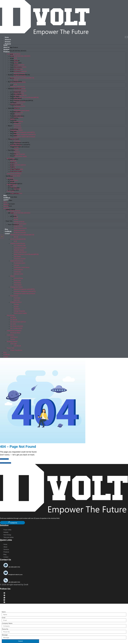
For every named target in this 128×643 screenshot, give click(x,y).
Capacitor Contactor (20, 91)
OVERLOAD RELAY (20, 95)
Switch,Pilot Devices (14, 108)
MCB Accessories (19, 73)
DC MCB (13, 160)
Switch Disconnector (20, 71)
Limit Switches (18, 112)
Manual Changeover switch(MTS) (19, 142)
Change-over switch (20, 67)
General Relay (14, 129)
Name (4, 611)
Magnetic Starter (19, 93)
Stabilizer (17, 152)
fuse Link (17, 143)
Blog (6, 229)
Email (3, 617)
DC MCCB (13, 163)
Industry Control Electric (17, 86)
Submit (20, 641)
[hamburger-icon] (126, 37)
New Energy (11, 158)
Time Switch (13, 135)
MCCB (16, 80)
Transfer (16, 147)
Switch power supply (20, 156)
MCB (15, 58)
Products (8, 44)
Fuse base (13, 153)
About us (8, 39)
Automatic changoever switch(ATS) (25, 134)
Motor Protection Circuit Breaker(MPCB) (21, 100)
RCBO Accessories (20, 75)
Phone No (5, 629)
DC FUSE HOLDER (13, 188)
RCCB (16, 60)
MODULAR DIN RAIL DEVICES (17, 51)
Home (7, 37)
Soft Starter (13, 102)
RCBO (12, 58)
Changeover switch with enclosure (20, 147)
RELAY (10, 126)
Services (8, 41)
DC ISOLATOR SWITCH (15, 183)
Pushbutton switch (19, 106)
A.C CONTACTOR (20, 89)
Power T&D (9, 221)
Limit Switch (11, 204)
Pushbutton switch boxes (21, 110)
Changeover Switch (16, 130)
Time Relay (13, 133)
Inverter (16, 150)
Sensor (10, 206)
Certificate (8, 231)
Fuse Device (11, 150)
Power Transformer (13, 224)
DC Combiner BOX (13, 190)
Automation (9, 200)
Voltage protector (19, 65)
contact (7, 233)
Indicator (16, 108)
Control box (13, 120)
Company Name (7, 623)
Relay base (13, 131)
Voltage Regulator (19, 154)
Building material (10, 209)
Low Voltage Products (12, 47)
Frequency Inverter (15, 105)
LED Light (13, 187)
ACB (11, 85)
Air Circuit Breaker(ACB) (18, 82)
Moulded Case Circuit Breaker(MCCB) (22, 78)
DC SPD (10, 186)
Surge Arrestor (18, 69)
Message (5, 635)
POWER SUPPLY (13, 159)
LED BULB (13, 216)
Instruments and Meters (14, 173)
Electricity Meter (12, 197)
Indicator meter (18, 117)
